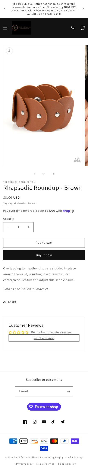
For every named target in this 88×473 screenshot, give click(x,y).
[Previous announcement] (4, 9)
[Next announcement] (83, 9)
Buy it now (44, 255)
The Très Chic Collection (27, 457)
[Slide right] (53, 174)
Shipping (7, 203)
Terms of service (45, 463)
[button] (5, 27)
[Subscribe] (68, 391)
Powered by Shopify (52, 457)
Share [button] (12, 302)
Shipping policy (67, 463)
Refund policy (75, 457)
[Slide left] (34, 174)
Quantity (8, 219)
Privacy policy (24, 463)
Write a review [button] (44, 338)
